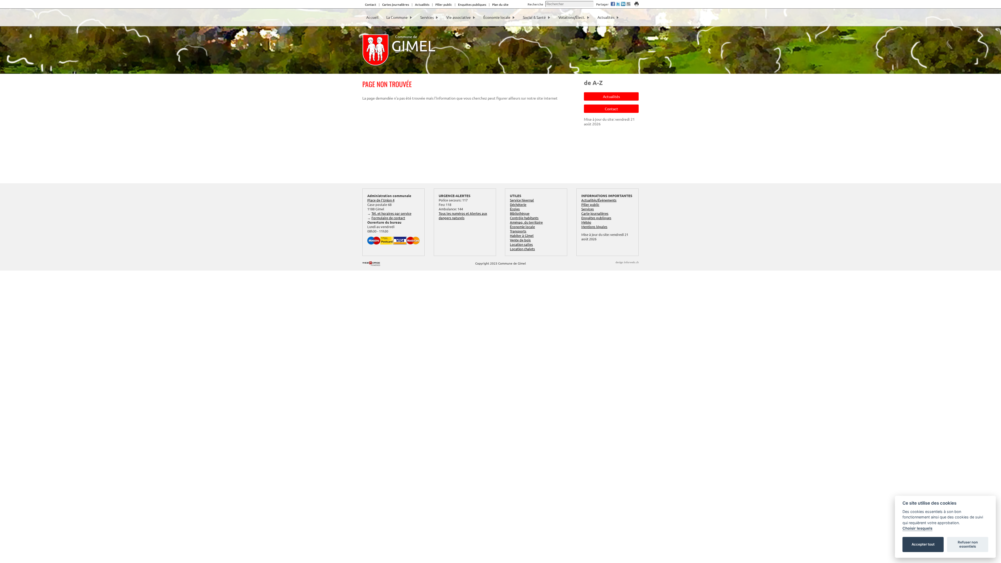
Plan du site (500, 4)
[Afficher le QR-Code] (628, 4)
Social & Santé (534, 17)
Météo (586, 222)
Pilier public (443, 4)
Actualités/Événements (599, 200)
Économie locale (496, 17)
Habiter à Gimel (522, 235)
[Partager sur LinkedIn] (623, 4)
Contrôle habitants (524, 218)
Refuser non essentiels (968, 544)
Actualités (422, 4)
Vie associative (458, 17)
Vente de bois (520, 240)
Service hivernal (522, 200)
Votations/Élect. (571, 17)
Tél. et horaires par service (391, 213)
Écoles (515, 209)
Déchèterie (518, 204)
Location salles (521, 244)
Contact (370, 4)
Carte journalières (594, 213)
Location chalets (522, 249)
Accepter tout (923, 544)
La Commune (397, 17)
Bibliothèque (519, 213)
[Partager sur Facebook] (613, 4)
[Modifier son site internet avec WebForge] (371, 263)
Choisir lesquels (917, 528)
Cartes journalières (395, 4)
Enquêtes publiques (472, 4)
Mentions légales (594, 226)
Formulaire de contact (388, 218)
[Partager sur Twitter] (618, 4)
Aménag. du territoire (526, 222)
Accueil (372, 17)
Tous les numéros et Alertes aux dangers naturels (463, 215)
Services (427, 17)
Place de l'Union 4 (380, 200)
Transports (518, 231)
